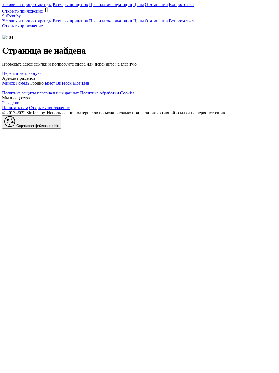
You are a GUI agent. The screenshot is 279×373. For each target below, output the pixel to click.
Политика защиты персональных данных (40, 93)
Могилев (81, 83)
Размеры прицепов (70, 4)
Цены (138, 4)
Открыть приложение (22, 25)
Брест (50, 83)
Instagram (10, 102)
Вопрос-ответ (181, 4)
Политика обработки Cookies (107, 93)
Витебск (64, 83)
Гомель (22, 83)
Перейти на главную (21, 73)
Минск (8, 83)
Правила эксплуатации (110, 4)
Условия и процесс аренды (27, 4)
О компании (156, 4)
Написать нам (15, 107)
